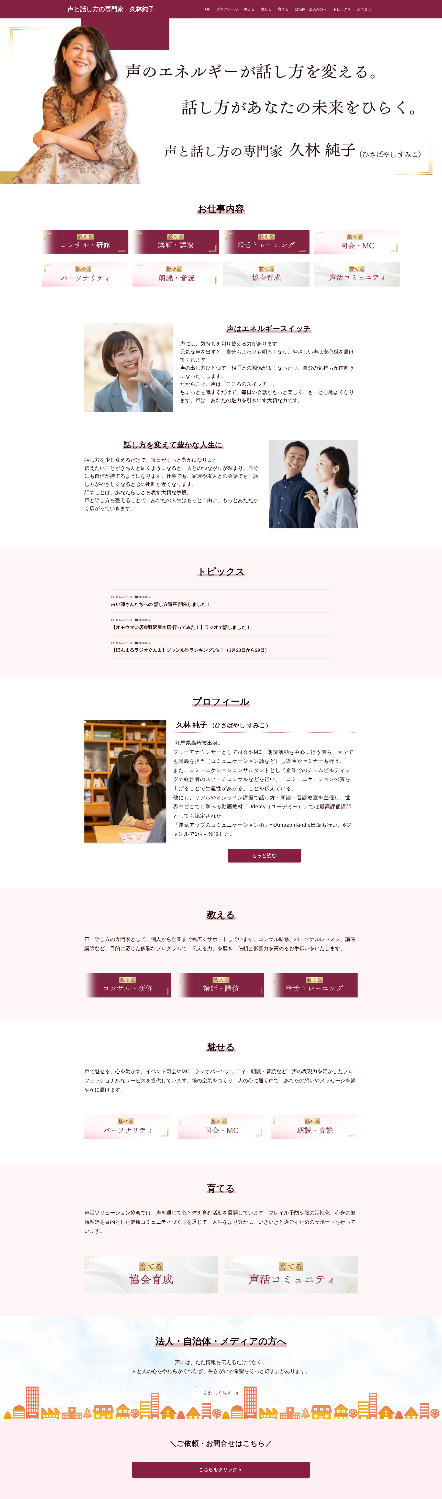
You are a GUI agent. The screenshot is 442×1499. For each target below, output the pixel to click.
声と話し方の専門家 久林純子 (111, 9)
